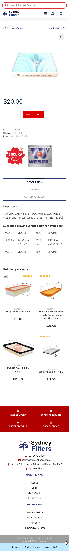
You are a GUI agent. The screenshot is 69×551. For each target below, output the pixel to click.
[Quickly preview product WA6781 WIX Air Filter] (32, 279)
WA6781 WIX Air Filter (18, 311)
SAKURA (14, 136)
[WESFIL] (40, 156)
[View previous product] (5, 28)
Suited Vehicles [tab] (34, 196)
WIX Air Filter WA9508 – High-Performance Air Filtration (51, 315)
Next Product (54, 28)
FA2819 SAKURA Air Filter (18, 370)
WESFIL (23, 136)
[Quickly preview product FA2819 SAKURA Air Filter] (32, 340)
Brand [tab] (35, 189)
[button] (45, 13)
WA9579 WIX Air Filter (51, 372)
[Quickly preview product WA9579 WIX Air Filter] (65, 340)
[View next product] (63, 28)
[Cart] (61, 13)
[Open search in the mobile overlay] (34, 5)
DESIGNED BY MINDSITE (34, 541)
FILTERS (18, 133)
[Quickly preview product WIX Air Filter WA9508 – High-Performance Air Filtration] (65, 279)
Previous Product (16, 28)
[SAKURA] (15, 156)
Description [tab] (34, 182)
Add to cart (33, 114)
